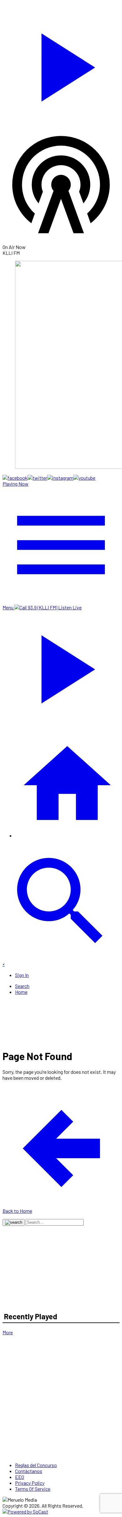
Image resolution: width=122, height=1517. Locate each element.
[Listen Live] (61, 64)
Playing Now (15, 484)
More (8, 1332)
